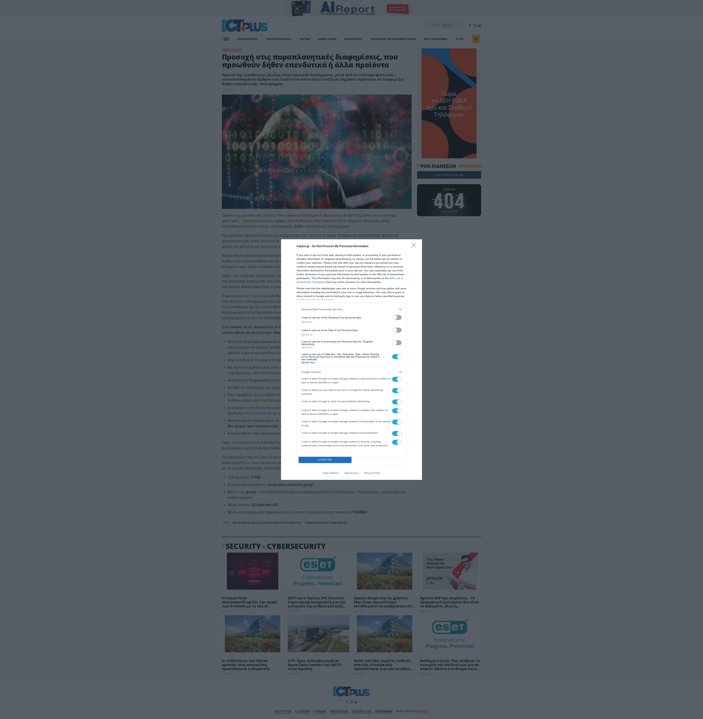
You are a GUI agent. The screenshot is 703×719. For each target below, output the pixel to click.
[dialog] (351, 359)
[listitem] (351, 309)
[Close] (414, 246)
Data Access (351, 472)
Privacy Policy (372, 472)
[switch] (397, 317)
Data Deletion (331, 472)
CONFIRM (325, 459)
